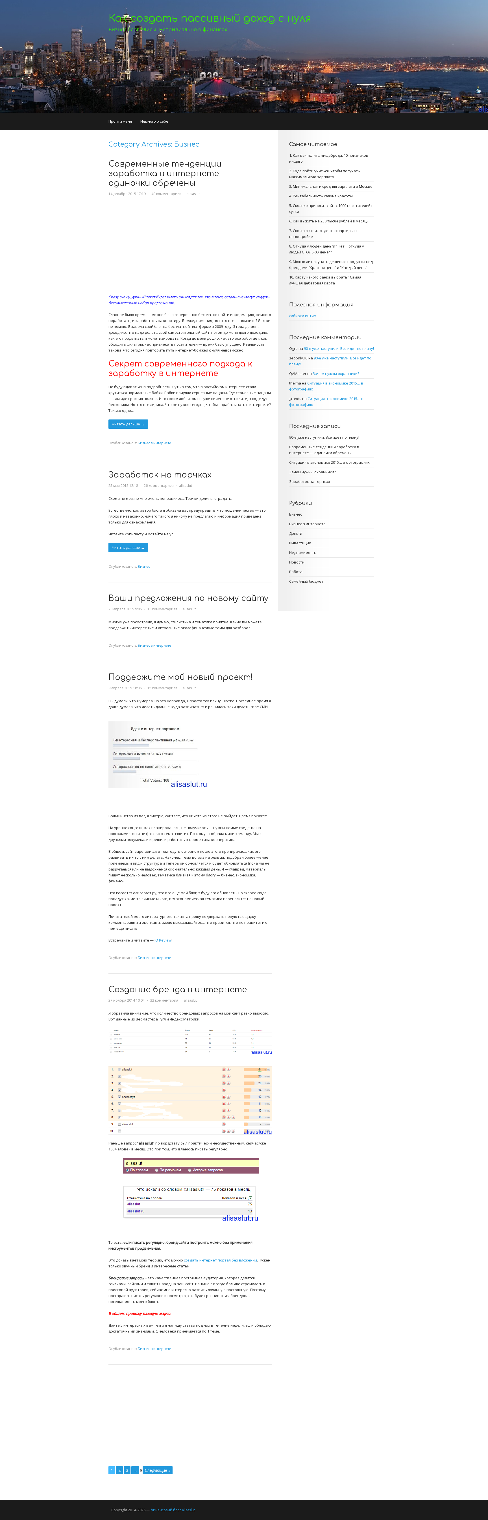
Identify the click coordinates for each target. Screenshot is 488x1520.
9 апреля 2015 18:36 (125, 688)
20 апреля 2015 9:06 (125, 609)
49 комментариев (166, 193)
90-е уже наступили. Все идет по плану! (339, 348)
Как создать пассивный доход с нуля (209, 18)
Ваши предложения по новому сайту (188, 598)
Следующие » (157, 1470)
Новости (296, 562)
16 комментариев (162, 609)
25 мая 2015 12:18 (123, 485)
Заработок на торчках (160, 475)
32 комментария (164, 1000)
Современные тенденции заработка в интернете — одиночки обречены (168, 174)
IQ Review (162, 940)
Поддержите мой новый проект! (180, 677)
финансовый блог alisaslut (173, 1510)
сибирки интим (302, 315)
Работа (295, 571)
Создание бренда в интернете (177, 989)
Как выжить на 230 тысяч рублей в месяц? (330, 221)
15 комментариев (162, 688)
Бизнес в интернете (154, 443)
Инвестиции (300, 542)
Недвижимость (302, 552)
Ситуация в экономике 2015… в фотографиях (329, 462)
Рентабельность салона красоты (323, 195)
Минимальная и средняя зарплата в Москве (332, 186)
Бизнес (144, 566)
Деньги (295, 533)
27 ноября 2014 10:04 (126, 1000)
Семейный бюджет (306, 581)
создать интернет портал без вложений (220, 1260)
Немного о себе (154, 121)
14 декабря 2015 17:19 (127, 193)
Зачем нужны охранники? (336, 373)
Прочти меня (120, 121)
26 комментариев (158, 485)
